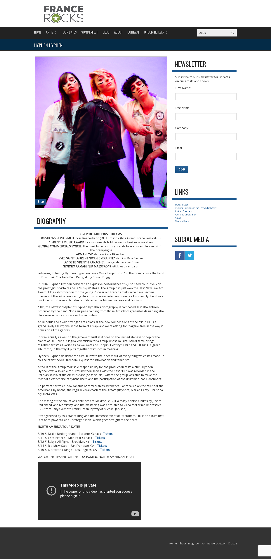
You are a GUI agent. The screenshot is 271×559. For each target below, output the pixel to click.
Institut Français (183, 211)
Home (37, 32)
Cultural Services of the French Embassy (195, 208)
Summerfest (89, 32)
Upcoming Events (156, 32)
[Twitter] (42, 201)
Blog (106, 32)
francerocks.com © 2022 (222, 543)
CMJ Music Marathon (185, 214)
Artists (51, 32)
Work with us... (182, 221)
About (118, 32)
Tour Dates (69, 32)
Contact (133, 32)
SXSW (178, 218)
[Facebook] (38, 201)
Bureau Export (182, 204)
